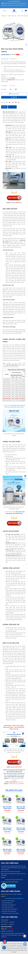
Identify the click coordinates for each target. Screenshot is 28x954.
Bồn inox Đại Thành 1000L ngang (21, 829)
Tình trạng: (4, 85)
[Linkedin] (12, 102)
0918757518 (17, 1)
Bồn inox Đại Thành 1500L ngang (7, 850)
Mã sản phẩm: (5, 59)
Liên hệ (14, 97)
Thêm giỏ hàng (14, 93)
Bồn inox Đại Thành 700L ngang (7, 829)
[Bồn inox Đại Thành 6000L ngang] (14, 11)
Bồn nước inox (12, 15)
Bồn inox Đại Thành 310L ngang (7, 807)
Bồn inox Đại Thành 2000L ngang (20, 850)
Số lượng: (3, 89)
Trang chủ (4, 15)
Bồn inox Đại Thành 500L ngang (21, 807)
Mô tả (4, 107)
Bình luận (12, 107)
